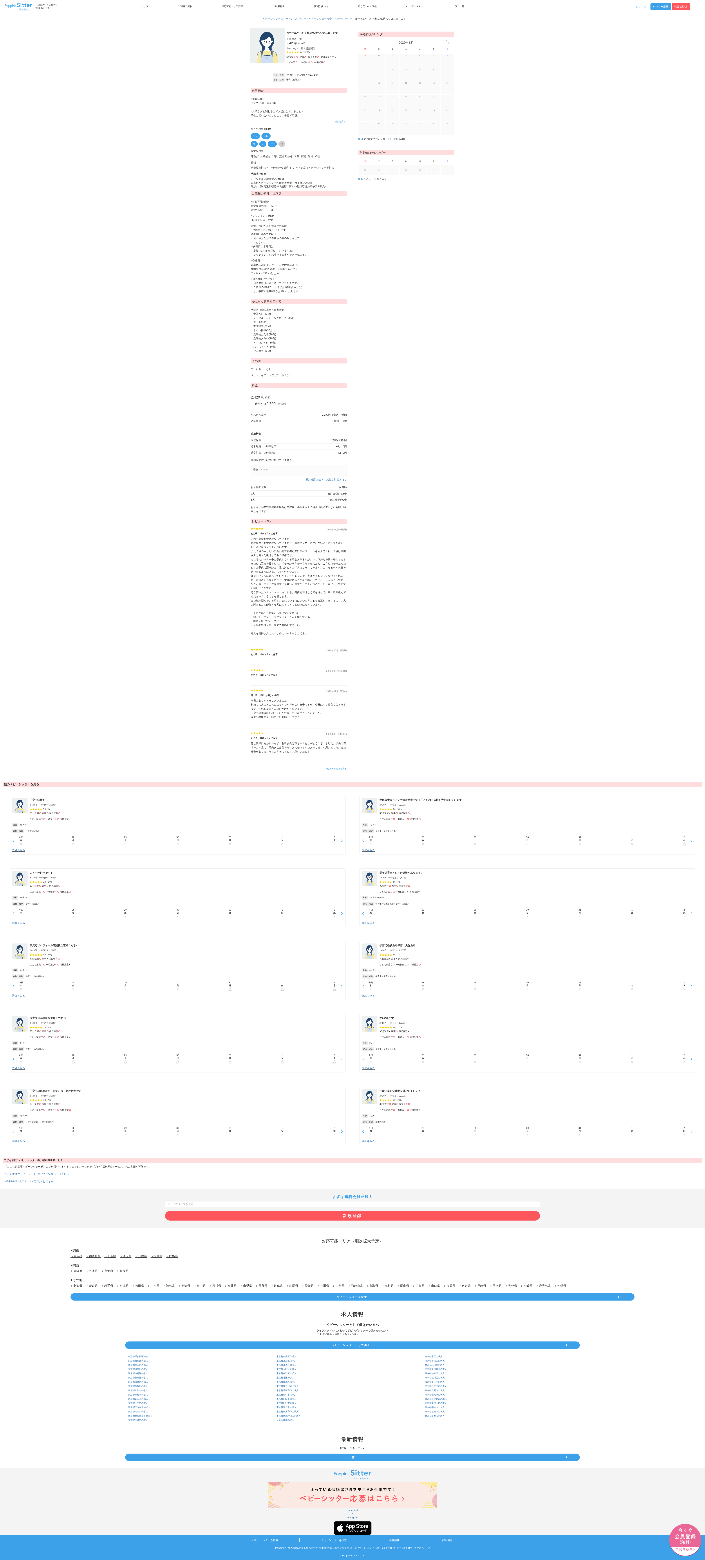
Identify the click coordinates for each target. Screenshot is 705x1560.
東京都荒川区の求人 (435, 1377)
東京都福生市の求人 (435, 1407)
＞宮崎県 (526, 1285)
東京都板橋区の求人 (138, 1382)
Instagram (352, 1517)
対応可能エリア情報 (232, 6)
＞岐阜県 (277, 1285)
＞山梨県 (246, 1285)
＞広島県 (418, 1285)
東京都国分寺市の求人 (139, 1407)
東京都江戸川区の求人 (287, 1386)
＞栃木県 (156, 1256)
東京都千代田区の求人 (139, 1356)
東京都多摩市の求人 (435, 1416)
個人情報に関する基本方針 (301, 1547)
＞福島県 (169, 1285)
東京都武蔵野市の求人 (287, 1390)
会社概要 (394, 1540)
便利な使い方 (321, 6)
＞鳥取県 (372, 1285)
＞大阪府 (76, 1270)
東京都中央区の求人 (286, 1356)
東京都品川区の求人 (435, 1365)
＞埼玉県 (125, 1256)
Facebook (352, 1510)
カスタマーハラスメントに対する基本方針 (371, 1547)
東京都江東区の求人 (286, 1365)
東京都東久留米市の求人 (140, 1416)
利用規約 (279, 1547)
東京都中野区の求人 (286, 1373)
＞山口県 (434, 1285)
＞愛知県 (308, 1285)
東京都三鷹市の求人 (435, 1390)
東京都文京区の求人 (286, 1360)
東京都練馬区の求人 (286, 1382)
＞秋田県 (138, 1285)
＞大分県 (511, 1285)
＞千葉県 (110, 1256)
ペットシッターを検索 (334, 1540)
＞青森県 (92, 1285)
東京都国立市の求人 (286, 1407)
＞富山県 (200, 1285)
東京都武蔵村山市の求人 (288, 1416)
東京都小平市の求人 (138, 1403)
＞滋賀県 (338, 1285)
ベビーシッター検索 (320, 18)
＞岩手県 (107, 1285)
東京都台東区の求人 (435, 1360)
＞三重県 (323, 1285)
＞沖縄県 (560, 1285)
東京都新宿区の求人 (138, 1360)
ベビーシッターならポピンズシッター (284, 18)
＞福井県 (230, 1285)
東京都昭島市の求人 (435, 1394)
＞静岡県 (292, 1285)
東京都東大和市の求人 (287, 1411)
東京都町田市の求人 (286, 1399)
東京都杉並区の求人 (435, 1373)
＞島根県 (388, 1285)
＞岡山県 (403, 1285)
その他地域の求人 (285, 1420)
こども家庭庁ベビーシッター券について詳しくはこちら (37, 1173)
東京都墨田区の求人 (138, 1365)
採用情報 (447, 1540)
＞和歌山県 (355, 1285)
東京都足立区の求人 (435, 1382)
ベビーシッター (343, 18)
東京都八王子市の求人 (436, 1386)
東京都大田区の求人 (286, 1369)
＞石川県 (215, 1285)
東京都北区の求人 (285, 1377)
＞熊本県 (496, 1285)
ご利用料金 (279, 6)
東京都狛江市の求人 (138, 1411)
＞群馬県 (172, 1256)
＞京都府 (107, 1270)
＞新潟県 (184, 1285)
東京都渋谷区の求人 (138, 1373)
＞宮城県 (123, 1285)
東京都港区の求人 (433, 1356)
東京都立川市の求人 (138, 1390)
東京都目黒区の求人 (138, 1369)
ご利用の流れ (185, 6)
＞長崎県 (480, 1285)
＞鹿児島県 (543, 1285)
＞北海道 (76, 1285)
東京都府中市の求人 (286, 1394)
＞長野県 (261, 1285)
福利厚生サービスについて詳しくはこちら (29, 1181)
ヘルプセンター (414, 6)
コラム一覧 (458, 6)
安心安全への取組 (367, 6)
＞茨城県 (141, 1256)
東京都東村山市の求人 (436, 1403)
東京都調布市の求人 (138, 1399)
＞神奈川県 (93, 1256)
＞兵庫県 (92, 1270)
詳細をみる (18, 850)
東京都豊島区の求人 (138, 1377)
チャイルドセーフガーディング (412, 1547)
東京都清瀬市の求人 (435, 1411)
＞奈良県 (123, 1270)
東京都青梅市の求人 (138, 1394)
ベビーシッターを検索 (265, 1540)
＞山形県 (153, 1285)
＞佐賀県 (465, 1285)
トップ (144, 6)
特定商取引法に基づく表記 (332, 1547)
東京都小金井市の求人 (436, 1399)
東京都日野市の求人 (286, 1403)
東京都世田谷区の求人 (436, 1369)
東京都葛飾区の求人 (138, 1386)
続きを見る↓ (341, 121)
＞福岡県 (449, 1285)
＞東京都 (76, 1256)
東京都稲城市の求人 (138, 1420)
